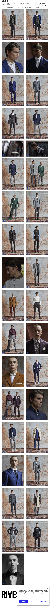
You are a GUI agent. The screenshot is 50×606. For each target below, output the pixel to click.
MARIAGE (22, 3)
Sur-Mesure (8, 4)
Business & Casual (10, 7)
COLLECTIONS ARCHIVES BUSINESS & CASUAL (23, 7)
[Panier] (47, 5)
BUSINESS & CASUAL (27, 4)
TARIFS (35, 3)
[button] (47, 588)
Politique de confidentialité (28, 603)
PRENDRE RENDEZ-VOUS (41, 4)
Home (3, 7)
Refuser (32, 601)
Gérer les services (22, 598)
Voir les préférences (42, 601)
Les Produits (15, 4)
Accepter (23, 601)
